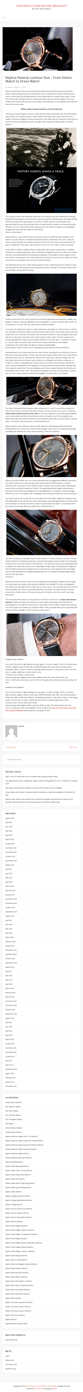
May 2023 (8, 980)
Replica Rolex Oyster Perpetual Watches (19, 1285)
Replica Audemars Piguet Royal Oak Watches (21, 1149)
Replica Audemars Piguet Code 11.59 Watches (21, 1136)
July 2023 (8, 971)
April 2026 (8, 835)
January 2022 (9, 1044)
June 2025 (8, 873)
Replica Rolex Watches (13, 1298)
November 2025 (11, 852)
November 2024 (11, 903)
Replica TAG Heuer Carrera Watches (18, 1307)
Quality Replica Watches (13, 1132)
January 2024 (9, 946)
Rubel (55, 1389)
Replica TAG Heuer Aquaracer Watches (19, 1302)
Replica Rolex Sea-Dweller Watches (17, 1290)
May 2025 (8, 878)
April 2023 (8, 984)
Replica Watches (11, 1319)
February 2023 (10, 993)
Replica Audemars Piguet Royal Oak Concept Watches (24, 1141)
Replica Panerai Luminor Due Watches (18, 1209)
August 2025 (9, 865)
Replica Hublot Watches (13, 1192)
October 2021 (10, 1056)
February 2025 (10, 890)
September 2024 (11, 912)
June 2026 (8, 827)
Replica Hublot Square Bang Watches (18, 1187)
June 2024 (8, 924)
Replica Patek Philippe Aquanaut (16, 1226)
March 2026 (9, 839)
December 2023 (11, 950)
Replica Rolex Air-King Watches (16, 1260)
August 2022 (9, 1018)
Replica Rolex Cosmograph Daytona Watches (21, 1264)
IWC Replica (9, 1124)
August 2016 (9, 1073)
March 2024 (9, 937)
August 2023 (9, 967)
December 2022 (11, 1001)
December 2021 (11, 1048)
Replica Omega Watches (13, 1204)
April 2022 (8, 1035)
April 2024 (8, 933)
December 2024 (11, 899)
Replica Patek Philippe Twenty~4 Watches (20, 1251)
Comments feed (11, 1364)
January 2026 (9, 844)
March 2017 (9, 1065)
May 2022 (8, 1031)
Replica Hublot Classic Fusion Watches (18, 1170)
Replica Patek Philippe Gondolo (16, 1238)
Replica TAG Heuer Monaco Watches (18, 1311)
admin (10, 87)
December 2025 (11, 848)
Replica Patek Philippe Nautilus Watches (19, 1247)
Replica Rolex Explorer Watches (16, 1277)
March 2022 (9, 1039)
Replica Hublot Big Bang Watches (17, 1166)
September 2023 (11, 963)
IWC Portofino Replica (13, 1115)
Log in (7, 1356)
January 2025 (9, 895)
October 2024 (10, 907)
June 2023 (8, 976)
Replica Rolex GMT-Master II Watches (18, 1281)
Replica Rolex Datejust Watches (16, 1268)
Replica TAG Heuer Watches (15, 1315)
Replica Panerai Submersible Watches (18, 1217)
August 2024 (9, 916)
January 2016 (9, 1082)
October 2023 (10, 958)
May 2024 (8, 929)
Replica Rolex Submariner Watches (17, 1294)
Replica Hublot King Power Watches (17, 1175)
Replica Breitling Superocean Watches (18, 1158)
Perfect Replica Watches (13, 1128)
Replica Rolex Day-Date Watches (16, 1273)
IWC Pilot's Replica (11, 1111)
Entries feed (9, 1360)
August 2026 (9, 818)
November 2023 (11, 954)
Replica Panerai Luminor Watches (17, 1213)
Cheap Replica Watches (13, 1102)
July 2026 (8, 822)
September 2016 (11, 1069)
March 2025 (9, 886)
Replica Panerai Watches (14, 1221)
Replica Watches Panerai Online (16, 1324)
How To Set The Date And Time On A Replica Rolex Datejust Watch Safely (31, 776)
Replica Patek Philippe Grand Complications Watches (23, 1243)
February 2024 (10, 941)
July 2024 (8, 920)
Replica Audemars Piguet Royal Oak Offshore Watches (24, 1145)
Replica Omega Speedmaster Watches (18, 1200)
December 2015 (11, 1086)
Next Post (73, 747)
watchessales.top (11, 1340)
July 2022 (8, 1022)
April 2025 (8, 882)
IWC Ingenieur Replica (13, 1107)
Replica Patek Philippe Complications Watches (21, 1234)
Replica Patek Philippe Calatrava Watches (19, 1230)
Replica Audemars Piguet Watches (17, 1153)
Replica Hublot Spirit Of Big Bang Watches (20, 1183)
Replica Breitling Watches (14, 1162)
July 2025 (8, 869)
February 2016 (10, 1078)
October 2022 (10, 1010)
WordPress (38, 1389)
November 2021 (11, 1052)
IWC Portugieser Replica (13, 1119)
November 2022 (11, 1005)
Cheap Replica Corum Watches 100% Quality (41, 5)
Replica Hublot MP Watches (15, 1179)
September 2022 (11, 1014)
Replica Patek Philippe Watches (16, 1256)
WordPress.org (10, 1369)
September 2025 (11, 861)
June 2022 (8, 1027)
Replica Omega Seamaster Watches (17, 1196)
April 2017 (8, 1061)
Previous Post (11, 747)
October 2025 (10, 856)
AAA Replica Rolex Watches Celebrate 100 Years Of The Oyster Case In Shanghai (33, 788)
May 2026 (8, 831)
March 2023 (9, 988)
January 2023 (9, 997)
